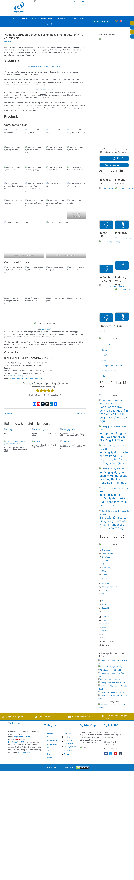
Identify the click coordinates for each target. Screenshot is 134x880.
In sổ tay (7, 433)
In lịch (104, 376)
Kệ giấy (104, 360)
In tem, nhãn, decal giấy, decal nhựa (44, 434)
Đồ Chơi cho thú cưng (110, 371)
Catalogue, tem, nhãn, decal (112, 366)
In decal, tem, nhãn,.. (120, 280)
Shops (50, 19)
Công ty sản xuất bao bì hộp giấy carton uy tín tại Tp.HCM (72, 434)
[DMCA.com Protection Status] (82, 767)
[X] (47, 404)
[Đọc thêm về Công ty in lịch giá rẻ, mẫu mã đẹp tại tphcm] (37, 441)
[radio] (37, 391)
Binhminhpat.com (24, 752)
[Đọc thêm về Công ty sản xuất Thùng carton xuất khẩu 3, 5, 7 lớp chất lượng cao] (66, 441)
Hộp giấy (105, 350)
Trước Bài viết (10, 414)
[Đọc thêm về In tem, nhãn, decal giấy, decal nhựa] (40, 430)
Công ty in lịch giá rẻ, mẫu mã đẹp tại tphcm (44, 446)
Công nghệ (82, 19)
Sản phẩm (8, 42)
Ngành (43, 19)
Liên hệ (49, 24)
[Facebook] (34, 404)
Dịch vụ (73, 19)
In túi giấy (121, 232)
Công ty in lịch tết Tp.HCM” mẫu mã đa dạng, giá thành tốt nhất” (16, 449)
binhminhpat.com (35, 378)
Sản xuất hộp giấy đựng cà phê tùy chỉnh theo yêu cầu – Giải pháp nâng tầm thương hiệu (114, 414)
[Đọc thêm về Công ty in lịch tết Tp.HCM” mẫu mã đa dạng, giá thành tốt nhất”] (17, 442)
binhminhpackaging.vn (19, 378)
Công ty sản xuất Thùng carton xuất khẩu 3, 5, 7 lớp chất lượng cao (73, 446)
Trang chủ (16, 19)
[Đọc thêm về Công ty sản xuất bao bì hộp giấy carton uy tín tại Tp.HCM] (67, 430)
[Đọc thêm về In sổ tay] (8, 430)
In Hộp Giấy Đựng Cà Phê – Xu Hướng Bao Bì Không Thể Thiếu (112, 437)
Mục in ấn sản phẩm (29, 19)
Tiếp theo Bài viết (78, 414)
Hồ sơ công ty (60, 19)
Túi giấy (104, 355)
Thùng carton (107, 345)
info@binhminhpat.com (18, 376)
